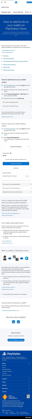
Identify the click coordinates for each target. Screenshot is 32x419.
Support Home (5, 7)
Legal (3, 412)
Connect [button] (4, 391)
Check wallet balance (8, 58)
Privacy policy (7, 413)
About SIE (4, 365)
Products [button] (4, 378)
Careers (3, 367)
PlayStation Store (11, 85)
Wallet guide (6, 67)
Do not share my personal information (24, 413)
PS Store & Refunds (20, 357)
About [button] (3, 363)
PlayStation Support (10, 357)
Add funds (6, 55)
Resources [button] (5, 388)
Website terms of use (13, 413)
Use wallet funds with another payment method (15, 61)
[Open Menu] (1, 2)
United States (8, 410)
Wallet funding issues (8, 70)
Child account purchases (9, 64)
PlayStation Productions (7, 371)
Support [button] (4, 385)
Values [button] (4, 382)
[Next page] (30, 12)
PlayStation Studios (6, 369)
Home (3, 357)
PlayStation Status (6, 12)
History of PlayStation (6, 375)
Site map (18, 413)
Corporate (4, 373)
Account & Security (18, 12)
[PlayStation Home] (16, 2)
